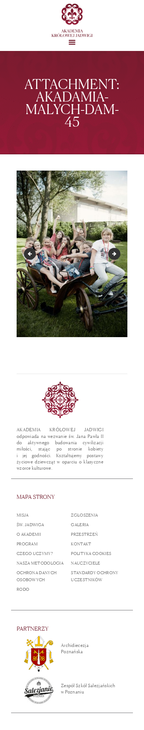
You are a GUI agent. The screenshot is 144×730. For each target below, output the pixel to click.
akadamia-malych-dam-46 (118, 254)
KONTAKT (81, 543)
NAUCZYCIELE (85, 563)
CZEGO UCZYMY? (35, 553)
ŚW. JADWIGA (30, 524)
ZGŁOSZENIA (84, 515)
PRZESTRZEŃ (84, 534)
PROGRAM (27, 543)
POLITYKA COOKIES (91, 553)
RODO (23, 589)
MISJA (23, 515)
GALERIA (80, 524)
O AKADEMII (29, 534)
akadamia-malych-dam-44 (31, 254)
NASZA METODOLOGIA (40, 563)
